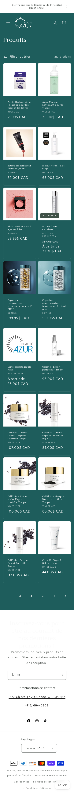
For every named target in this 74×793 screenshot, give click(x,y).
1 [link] (8, 596)
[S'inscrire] (61, 675)
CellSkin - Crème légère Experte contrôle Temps (17, 499)
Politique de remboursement (51, 775)
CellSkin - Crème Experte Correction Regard (53, 435)
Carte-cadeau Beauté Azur (19, 368)
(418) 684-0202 (36, 705)
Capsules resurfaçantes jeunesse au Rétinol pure (54, 304)
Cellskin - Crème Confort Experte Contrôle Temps (17, 435)
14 (54, 595)
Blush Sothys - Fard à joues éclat (19, 228)
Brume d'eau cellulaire (49, 228)
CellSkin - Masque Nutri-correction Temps (53, 499)
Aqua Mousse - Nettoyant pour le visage (52, 105)
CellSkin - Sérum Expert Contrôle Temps (18, 563)
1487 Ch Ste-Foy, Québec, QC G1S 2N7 (37, 697)
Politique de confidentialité (48, 782)
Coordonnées (21, 782)
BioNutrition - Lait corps (53, 167)
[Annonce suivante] (67, 6)
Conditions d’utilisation (39, 788)
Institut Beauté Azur (28, 770)
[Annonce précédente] (7, 6)
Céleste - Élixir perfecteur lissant (53, 368)
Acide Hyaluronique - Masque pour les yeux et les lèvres (19, 105)
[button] (8, 22)
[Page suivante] (65, 595)
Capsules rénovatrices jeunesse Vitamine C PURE (20, 304)
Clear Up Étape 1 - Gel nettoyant (52, 562)
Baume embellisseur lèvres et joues (19, 167)
